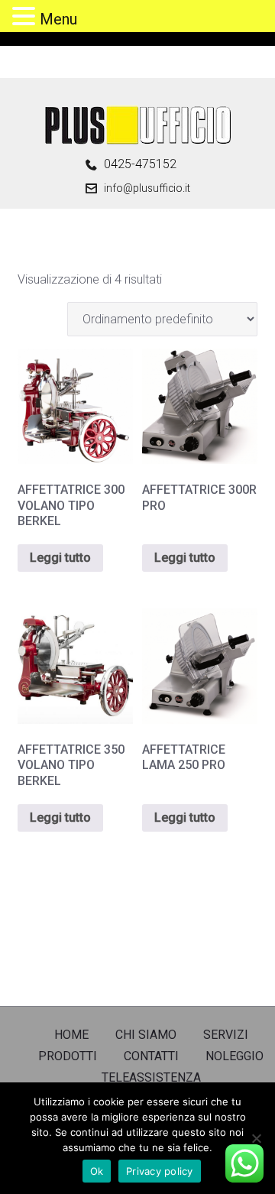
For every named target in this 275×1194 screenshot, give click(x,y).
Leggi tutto (60, 557)
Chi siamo (145, 1034)
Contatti (151, 1056)
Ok (97, 1171)
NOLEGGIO (234, 1056)
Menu (58, 19)
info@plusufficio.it (147, 188)
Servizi (225, 1034)
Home (71, 1034)
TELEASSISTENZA (151, 1077)
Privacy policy (159, 1171)
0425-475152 (140, 164)
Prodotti (67, 1056)
